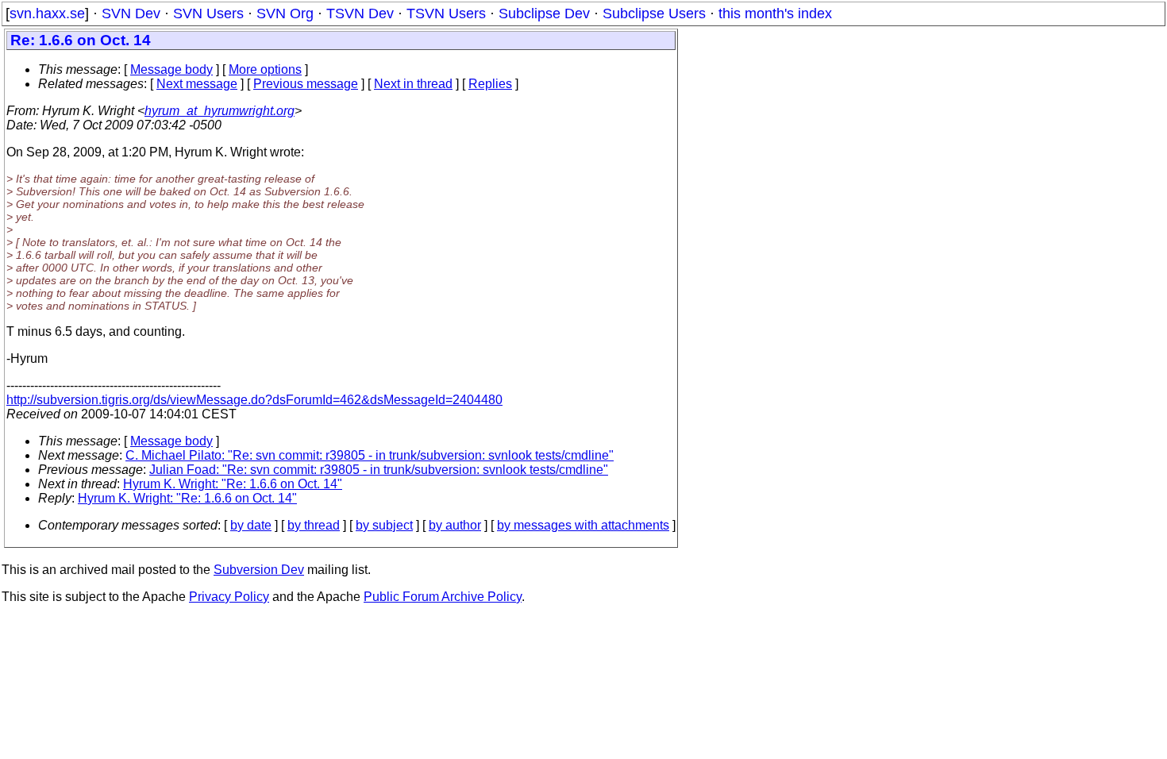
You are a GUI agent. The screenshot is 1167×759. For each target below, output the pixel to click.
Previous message (305, 84)
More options (265, 69)
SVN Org (285, 13)
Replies (490, 84)
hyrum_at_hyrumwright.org (219, 111)
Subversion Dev (259, 569)
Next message (196, 84)
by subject (384, 525)
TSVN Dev (360, 13)
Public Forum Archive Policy (443, 596)
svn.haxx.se (47, 13)
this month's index (775, 13)
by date (251, 525)
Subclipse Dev (544, 13)
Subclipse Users (654, 13)
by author (455, 525)
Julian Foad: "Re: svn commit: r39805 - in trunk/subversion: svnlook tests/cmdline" (378, 469)
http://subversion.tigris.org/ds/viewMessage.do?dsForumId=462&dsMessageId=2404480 (254, 399)
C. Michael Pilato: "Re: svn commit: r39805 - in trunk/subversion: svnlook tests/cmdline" (369, 455)
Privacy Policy (229, 596)
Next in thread (413, 84)
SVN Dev (131, 13)
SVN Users (208, 13)
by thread (313, 525)
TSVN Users (446, 13)
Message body (171, 69)
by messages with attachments (583, 525)
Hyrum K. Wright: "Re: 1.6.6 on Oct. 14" (232, 484)
